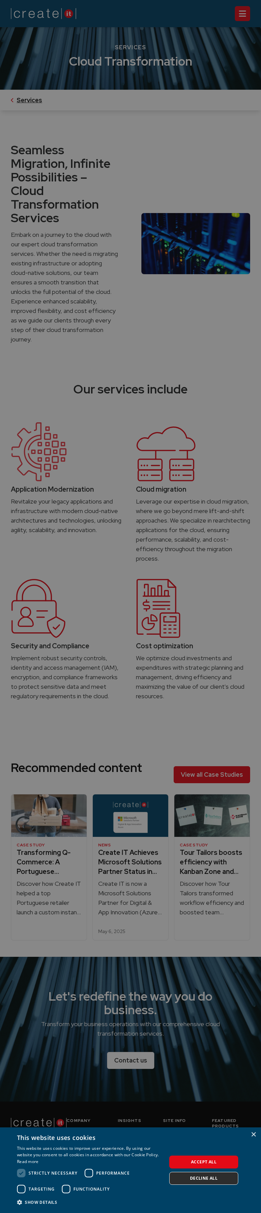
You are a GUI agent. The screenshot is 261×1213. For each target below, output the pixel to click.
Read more (28, 1161)
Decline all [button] (204, 1178)
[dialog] (130, 1170)
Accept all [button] (203, 1162)
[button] (89, 1202)
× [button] (253, 1134)
